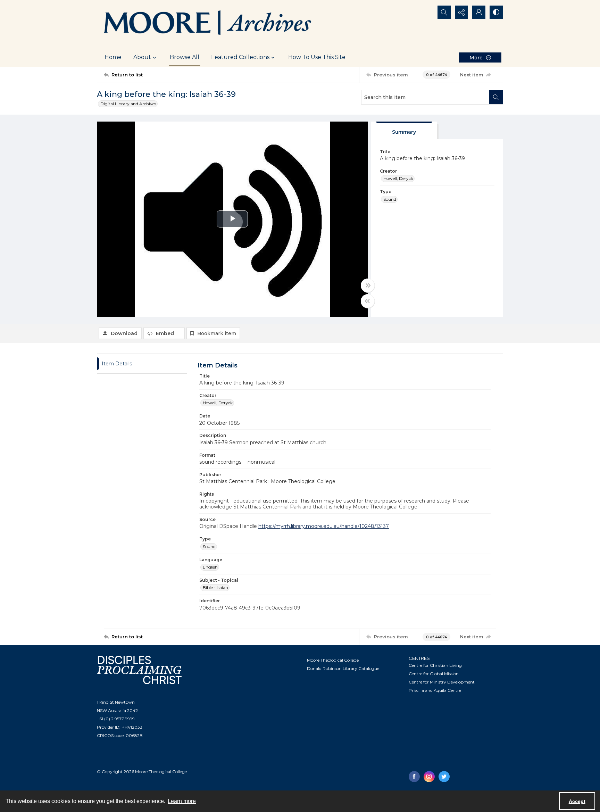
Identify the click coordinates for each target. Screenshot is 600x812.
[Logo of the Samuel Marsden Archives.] (208, 24)
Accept (577, 801)
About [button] (142, 57)
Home (113, 57)
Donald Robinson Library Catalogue (343, 668)
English (210, 567)
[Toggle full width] (368, 285)
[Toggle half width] (368, 301)
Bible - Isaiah (215, 587)
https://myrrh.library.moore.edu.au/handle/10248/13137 (323, 526)
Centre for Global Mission (434, 673)
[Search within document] (496, 97)
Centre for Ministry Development (442, 682)
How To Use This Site (316, 57)
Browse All (184, 57)
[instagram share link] (429, 776)
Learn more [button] (182, 801)
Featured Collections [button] (240, 57)
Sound (389, 199)
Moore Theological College (333, 660)
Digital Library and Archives (128, 103)
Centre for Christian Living (435, 665)
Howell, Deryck (398, 178)
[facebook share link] (414, 776)
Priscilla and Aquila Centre (435, 690)
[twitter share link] (444, 776)
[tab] (404, 130)
